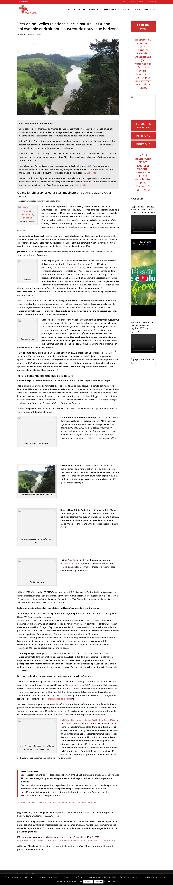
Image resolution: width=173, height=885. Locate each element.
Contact (140, 2)
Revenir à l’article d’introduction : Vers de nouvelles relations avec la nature (56, 802)
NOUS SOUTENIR (140, 9)
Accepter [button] (88, 881)
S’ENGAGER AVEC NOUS (115, 9)
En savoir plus (110, 881)
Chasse (38, 34)
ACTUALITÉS (74, 9)
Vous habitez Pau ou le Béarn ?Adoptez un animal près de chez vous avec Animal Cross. (143, 64)
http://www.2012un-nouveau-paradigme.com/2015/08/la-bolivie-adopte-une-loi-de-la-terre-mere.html (66, 840)
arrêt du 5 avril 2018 (72, 563)
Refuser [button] (99, 881)
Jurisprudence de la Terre (59, 698)
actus (31, 34)
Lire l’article (91, 172)
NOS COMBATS (90, 9)
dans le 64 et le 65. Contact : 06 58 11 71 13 (143, 172)
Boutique (132, 2)
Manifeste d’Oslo (73, 685)
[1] (57, 370)
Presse (124, 2)
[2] (104, 389)
